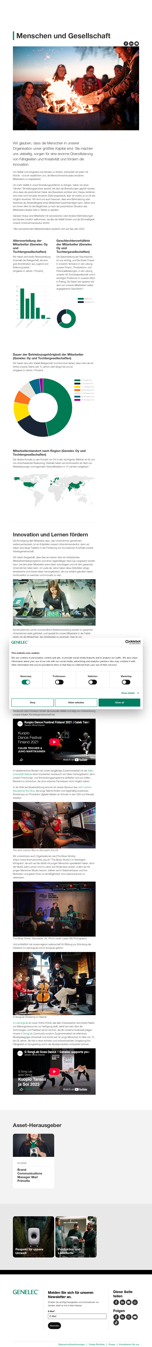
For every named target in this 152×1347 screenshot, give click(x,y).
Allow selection (76, 702)
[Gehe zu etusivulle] (27, 1292)
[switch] (59, 682)
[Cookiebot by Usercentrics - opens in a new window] (128, 642)
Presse (112, 1344)
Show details (128, 693)
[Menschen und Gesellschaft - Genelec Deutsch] (129, 1302)
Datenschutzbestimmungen (71, 1344)
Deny (32, 702)
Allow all (119, 702)
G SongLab (27, 1033)
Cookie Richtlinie (97, 1344)
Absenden (54, 1325)
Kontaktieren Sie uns (129, 1344)
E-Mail (51, 1311)
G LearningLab (20, 1022)
